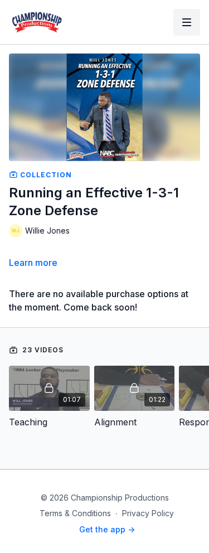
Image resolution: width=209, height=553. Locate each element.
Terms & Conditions (75, 513)
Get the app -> (107, 529)
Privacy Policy (148, 513)
